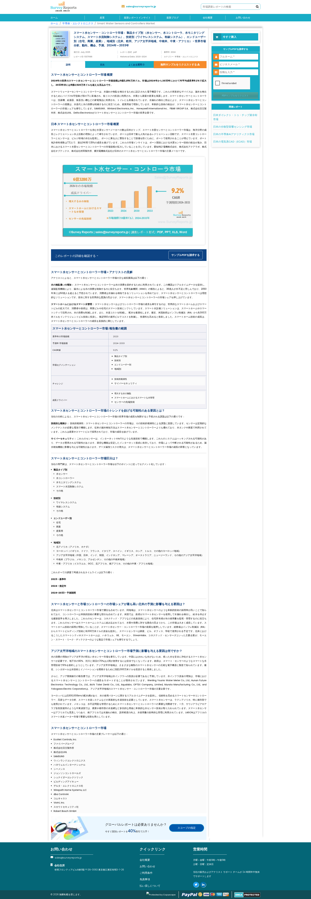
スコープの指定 (187, 828)
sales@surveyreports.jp (141, 6)
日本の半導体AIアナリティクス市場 (233, 134)
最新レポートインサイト (137, 17)
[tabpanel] (129, 440)
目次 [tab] (102, 64)
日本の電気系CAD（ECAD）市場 (232, 141)
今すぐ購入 (230, 37)
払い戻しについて (150, 886)
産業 (102, 17)
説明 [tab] (68, 64)
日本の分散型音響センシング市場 (232, 127)
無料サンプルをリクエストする (179, 64)
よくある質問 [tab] (135, 64)
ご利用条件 (146, 873)
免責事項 (145, 879)
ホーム (54, 17)
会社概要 (208, 17)
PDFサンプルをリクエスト (235, 95)
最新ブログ (173, 17)
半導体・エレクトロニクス (77, 23)
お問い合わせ (243, 17)
